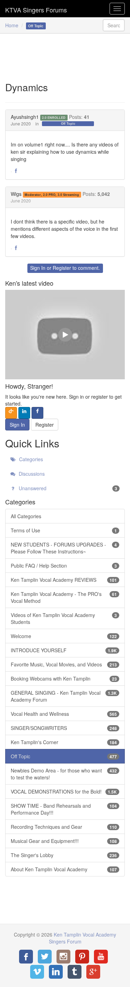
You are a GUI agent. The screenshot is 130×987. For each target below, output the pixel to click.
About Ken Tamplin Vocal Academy (64, 869)
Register (62, 267)
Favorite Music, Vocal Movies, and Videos (64, 664)
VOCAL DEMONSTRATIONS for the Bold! (64, 791)
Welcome (64, 636)
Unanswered (67, 488)
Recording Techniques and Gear (64, 826)
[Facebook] (26, 957)
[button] (16, 171)
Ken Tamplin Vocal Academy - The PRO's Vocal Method (64, 597)
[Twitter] (45, 957)
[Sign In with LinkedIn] (24, 413)
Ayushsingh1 (25, 116)
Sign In (37, 267)
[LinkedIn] (56, 972)
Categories (30, 459)
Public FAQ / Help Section (64, 565)
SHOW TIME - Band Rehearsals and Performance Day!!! (64, 809)
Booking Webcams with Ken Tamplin (64, 678)
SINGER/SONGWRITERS (64, 727)
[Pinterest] (82, 957)
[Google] (93, 972)
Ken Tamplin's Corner (64, 742)
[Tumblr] (74, 972)
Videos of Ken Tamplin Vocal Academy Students (64, 618)
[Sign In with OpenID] (11, 413)
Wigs (16, 193)
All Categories (26, 516)
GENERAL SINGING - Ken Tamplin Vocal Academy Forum (64, 696)
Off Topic (68, 123)
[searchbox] (113, 25)
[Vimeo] (37, 972)
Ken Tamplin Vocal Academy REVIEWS (64, 579)
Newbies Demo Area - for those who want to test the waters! (64, 774)
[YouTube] (101, 957)
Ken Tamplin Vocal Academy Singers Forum (36, 8)
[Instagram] (63, 957)
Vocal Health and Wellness (64, 713)
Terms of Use (64, 530)
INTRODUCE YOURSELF (64, 650)
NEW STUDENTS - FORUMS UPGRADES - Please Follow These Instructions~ (64, 548)
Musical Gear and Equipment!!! (64, 840)
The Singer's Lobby (64, 855)
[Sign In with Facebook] (37, 413)
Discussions (31, 473)
